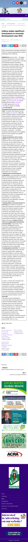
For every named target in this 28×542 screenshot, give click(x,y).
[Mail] (25, 3)
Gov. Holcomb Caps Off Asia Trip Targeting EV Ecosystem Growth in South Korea (7, 333)
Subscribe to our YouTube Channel (10, 506)
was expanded (14, 113)
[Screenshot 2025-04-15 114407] (14, 447)
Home (3, 493)
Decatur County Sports (7, 503)
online (17, 121)
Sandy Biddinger (16, 39)
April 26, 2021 (6, 39)
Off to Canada (18, 330)
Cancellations (5, 501)
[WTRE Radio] (14, 13)
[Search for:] (14, 19)
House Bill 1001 (17, 99)
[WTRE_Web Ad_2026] (14, 394)
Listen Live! (4, 508)
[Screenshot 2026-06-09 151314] (14, 430)
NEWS (3, 498)
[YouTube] (17, 3)
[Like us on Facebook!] (13, 3)
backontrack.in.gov (8, 135)
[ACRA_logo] (14, 456)
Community (4, 496)
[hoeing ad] (14, 409)
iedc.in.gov (15, 319)
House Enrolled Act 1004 (13, 100)
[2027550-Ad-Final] (14, 423)
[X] (21, 3)
